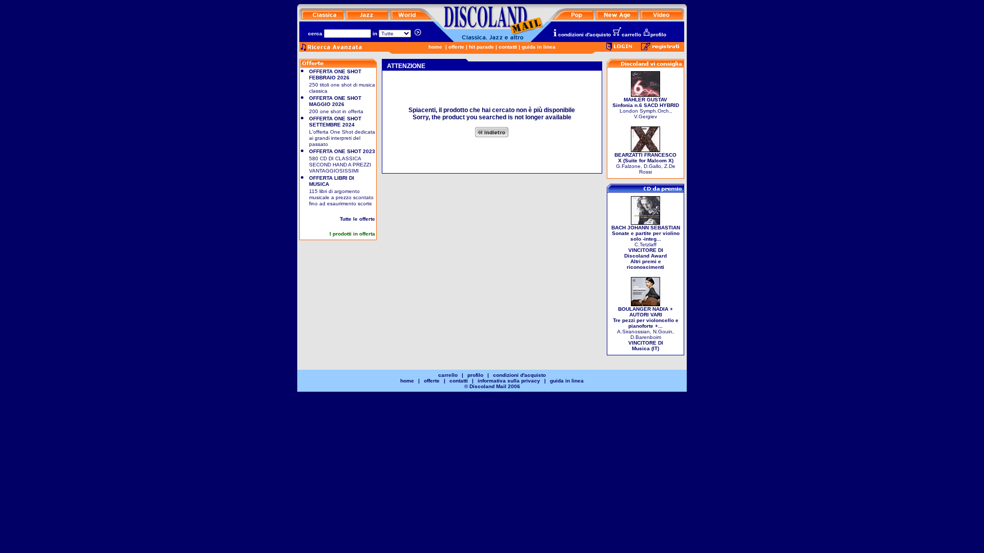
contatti (508, 47)
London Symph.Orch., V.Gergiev (645, 108)
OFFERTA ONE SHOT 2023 (342, 151)
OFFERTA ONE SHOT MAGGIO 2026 (335, 101)
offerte (456, 47)
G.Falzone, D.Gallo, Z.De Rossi (645, 163)
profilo (658, 34)
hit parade (481, 47)
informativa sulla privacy (509, 381)
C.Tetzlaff (645, 247)
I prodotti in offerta (352, 234)
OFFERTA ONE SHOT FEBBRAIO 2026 (335, 74)
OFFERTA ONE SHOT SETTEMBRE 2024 (335, 121)
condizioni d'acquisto (584, 34)
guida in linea (539, 47)
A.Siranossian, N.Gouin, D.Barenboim (646, 328)
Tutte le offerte (357, 219)
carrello (631, 34)
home (435, 47)
